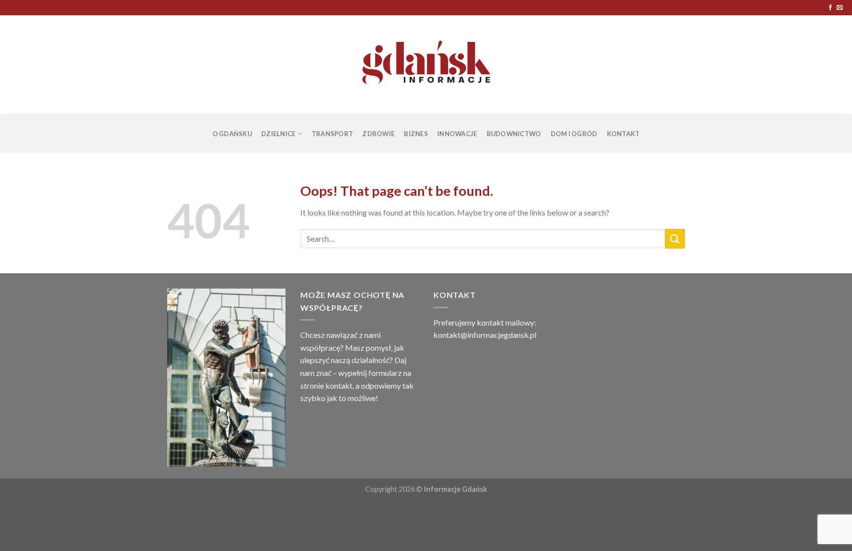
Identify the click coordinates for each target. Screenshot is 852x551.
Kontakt (623, 134)
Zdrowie (378, 134)
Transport (332, 134)
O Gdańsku (232, 134)
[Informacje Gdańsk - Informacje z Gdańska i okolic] (426, 64)
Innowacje (457, 134)
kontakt (339, 385)
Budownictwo (514, 134)
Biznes (416, 134)
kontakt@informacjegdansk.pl (484, 334)
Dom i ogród (574, 134)
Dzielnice (278, 134)
